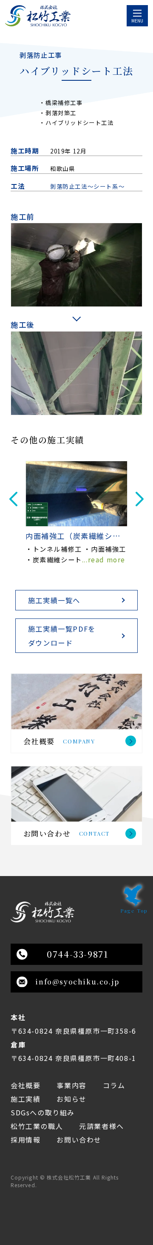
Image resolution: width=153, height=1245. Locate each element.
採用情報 (25, 1139)
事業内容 (71, 1085)
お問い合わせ (79, 1139)
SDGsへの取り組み (43, 1112)
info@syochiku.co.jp (77, 982)
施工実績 (25, 1099)
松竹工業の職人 (37, 1126)
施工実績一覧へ (54, 600)
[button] (13, 499)
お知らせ (71, 1099)
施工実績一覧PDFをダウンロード (62, 636)
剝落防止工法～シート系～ (87, 186)
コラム (114, 1085)
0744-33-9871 (77, 954)
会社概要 (25, 1085)
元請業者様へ (101, 1126)
